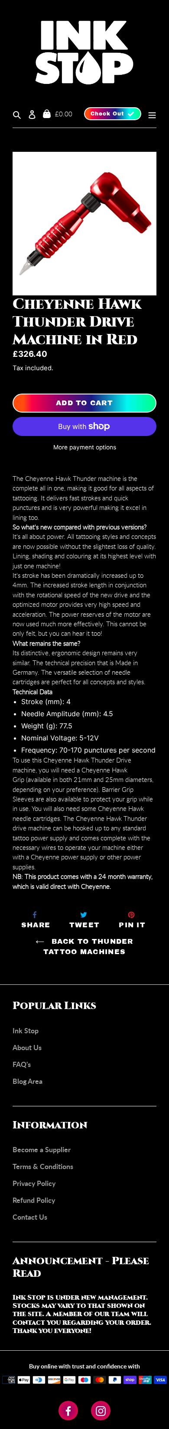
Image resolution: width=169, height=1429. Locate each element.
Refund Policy (34, 1200)
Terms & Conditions (43, 1166)
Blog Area (27, 1081)
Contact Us (30, 1217)
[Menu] (148, 114)
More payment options (84, 447)
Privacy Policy (34, 1183)
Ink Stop (26, 1030)
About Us (27, 1047)
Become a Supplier (42, 1149)
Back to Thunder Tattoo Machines (88, 946)
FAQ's (22, 1064)
